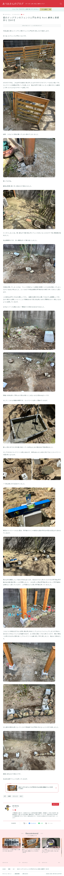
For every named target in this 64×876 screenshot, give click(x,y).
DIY (23, 14)
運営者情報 (17, 873)
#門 (5, 796)
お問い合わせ (25, 873)
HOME (4, 869)
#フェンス (15, 796)
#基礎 (9, 796)
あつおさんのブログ (13, 4)
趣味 (9, 869)
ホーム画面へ (45, 9)
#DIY (21, 796)
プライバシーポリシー (7, 873)
